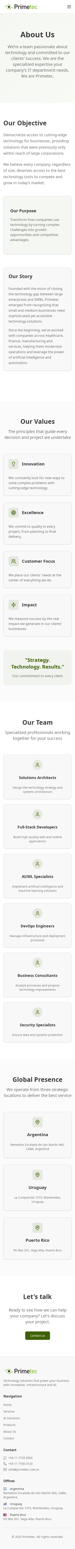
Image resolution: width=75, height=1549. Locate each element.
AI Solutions (11, 1418)
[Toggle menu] (69, 6)
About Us (9, 1432)
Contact (8, 1438)
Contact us (37, 1336)
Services (9, 1411)
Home (7, 1405)
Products (9, 1425)
